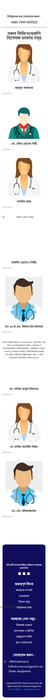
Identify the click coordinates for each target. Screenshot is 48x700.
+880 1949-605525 (24, 22)
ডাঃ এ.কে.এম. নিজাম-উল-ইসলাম (24, 326)
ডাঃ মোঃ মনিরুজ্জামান (24, 511)
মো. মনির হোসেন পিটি (24, 143)
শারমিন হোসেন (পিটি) (24, 262)
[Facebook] (19, 573)
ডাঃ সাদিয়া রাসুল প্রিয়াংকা (24, 389)
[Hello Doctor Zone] (9, 5)
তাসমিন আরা (24, 201)
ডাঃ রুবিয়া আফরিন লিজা (24, 447)
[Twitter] (24, 573)
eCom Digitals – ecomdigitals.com (24, 689)
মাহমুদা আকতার (24, 88)
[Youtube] (28, 573)
